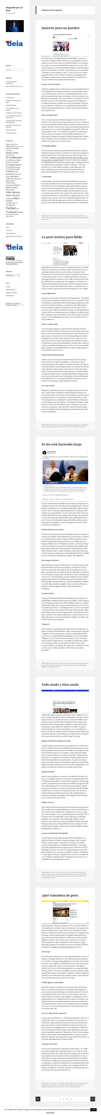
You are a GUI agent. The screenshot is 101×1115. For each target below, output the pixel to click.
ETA (17, 171)
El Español (15, 162)
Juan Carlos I (10, 181)
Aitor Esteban (65, 663)
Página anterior (38, 1099)
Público (16, 198)
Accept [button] (93, 1110)
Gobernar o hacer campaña (14, 113)
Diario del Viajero (66, 425)
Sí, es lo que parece (11, 133)
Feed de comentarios (11, 293)
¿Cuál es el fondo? (11, 130)
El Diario (9, 162)
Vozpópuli (11, 212)
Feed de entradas (10, 290)
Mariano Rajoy (12, 187)
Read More (50, 1113)
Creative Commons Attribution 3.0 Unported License (14, 263)
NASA (66, 426)
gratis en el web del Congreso (63, 947)
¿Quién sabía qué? (11, 105)
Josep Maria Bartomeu (62, 876)
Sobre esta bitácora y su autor (14, 86)
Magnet (17, 185)
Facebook (9, 174)
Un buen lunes (10, 97)
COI (67, 872)
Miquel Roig (67, 665)
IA (54, 874)
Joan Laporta (58, 217)
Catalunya (9, 150)
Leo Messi (65, 217)
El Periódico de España (13, 169)
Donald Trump (12, 152)
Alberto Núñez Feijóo (12, 144)
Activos (63, 216)
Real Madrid (83, 665)
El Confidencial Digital (13, 160)
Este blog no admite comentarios (11, 82)
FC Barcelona (17, 174)
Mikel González (84, 217)
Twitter (11, 208)
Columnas (9, 230)
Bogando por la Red (14, 9)
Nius (80, 876)
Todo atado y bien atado (60, 684)
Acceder (8, 287)
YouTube (15, 214)
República (9, 201)
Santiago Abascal (11, 203)
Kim (70, 876)
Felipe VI (8, 176)
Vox (17, 209)
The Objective (10, 205)
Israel (20, 178)
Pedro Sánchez (13, 195)
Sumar (67, 1087)
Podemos (9, 198)
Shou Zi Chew (61, 1087)
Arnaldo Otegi (19, 146)
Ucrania (53, 878)
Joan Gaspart (72, 874)
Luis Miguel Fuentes (74, 217)
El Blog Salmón (10, 155)
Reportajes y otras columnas (14, 236)
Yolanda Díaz (9, 214)
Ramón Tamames (78, 1085)
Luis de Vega (74, 876)
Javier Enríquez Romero (62, 874)
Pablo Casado (10, 190)
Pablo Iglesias (13, 192)
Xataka (20, 212)
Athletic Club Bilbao (12, 148)
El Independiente (13, 165)
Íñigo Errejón (9, 216)
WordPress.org (10, 295)
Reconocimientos (10, 233)
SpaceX (70, 426)
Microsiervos (60, 426)
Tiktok (71, 1087)
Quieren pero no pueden (60, 28)
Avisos (7, 227)
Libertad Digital (10, 185)
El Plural (9, 171)
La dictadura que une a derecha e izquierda (14, 121)
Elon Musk (17, 167)
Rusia (49, 878)
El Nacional (9, 167)
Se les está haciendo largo (61, 444)
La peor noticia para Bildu (62, 237)
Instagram (15, 176)
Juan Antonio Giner (58, 665)
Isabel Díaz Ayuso (12, 179)
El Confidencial (14, 157)
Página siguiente (92, 1099)
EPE (15, 171)
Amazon (63, 872)
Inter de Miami (50, 217)
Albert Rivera (10, 146)
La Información (10, 183)
